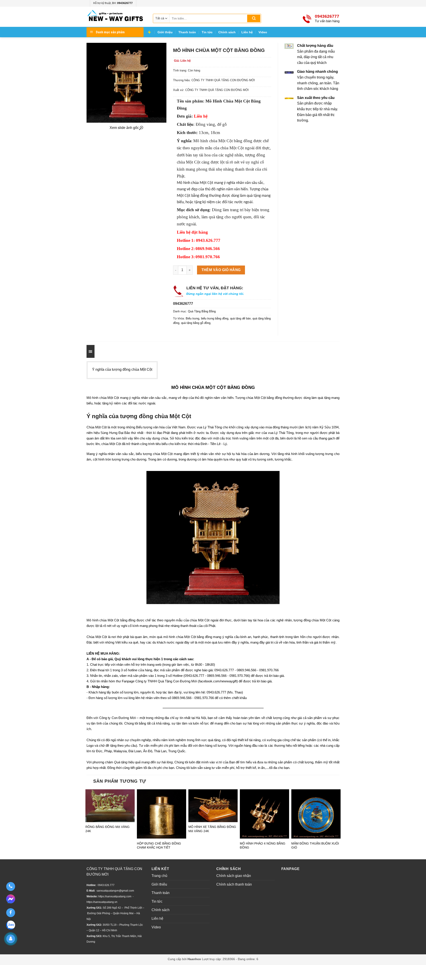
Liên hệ (247, 32)
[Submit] (254, 18)
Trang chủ (159, 876)
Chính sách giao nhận (233, 876)
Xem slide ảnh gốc (124, 128)
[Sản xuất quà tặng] (115, 17)
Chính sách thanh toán (234, 884)
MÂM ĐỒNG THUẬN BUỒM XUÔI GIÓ (315, 845)
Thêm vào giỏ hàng (221, 270)
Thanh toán (187, 32)
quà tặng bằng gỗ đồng (195, 323)
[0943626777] (11, 886)
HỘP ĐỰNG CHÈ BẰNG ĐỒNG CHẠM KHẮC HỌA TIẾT (159, 845)
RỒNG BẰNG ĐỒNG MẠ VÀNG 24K (107, 829)
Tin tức (207, 32)
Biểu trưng (192, 318)
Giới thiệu (165, 32)
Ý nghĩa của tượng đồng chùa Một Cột (122, 369)
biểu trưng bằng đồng (214, 318)
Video (262, 32)
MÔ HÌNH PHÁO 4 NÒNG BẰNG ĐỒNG (262, 845)
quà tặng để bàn (240, 318)
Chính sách (227, 32)
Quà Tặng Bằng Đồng (202, 311)
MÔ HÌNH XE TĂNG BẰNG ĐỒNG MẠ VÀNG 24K (212, 829)
